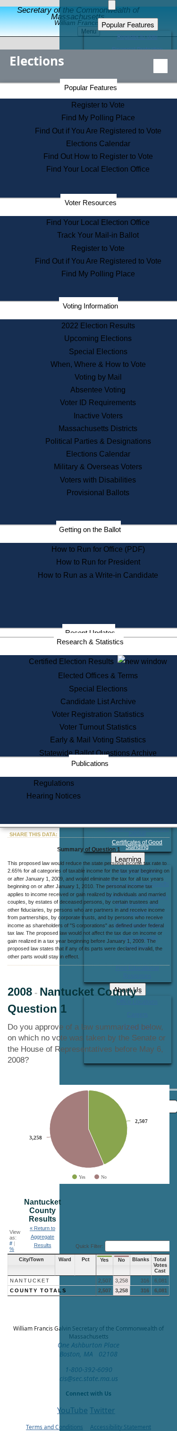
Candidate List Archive (98, 702)
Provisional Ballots (98, 493)
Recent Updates (90, 633)
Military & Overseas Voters (98, 467)
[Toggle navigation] (160, 66)
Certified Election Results (73, 661)
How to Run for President (98, 562)
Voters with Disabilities (98, 480)
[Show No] (100, 1177)
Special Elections (98, 352)
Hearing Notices (53, 796)
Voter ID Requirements (98, 403)
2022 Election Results (98, 326)
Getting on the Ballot (90, 529)
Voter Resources (91, 203)
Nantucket (30, 1280)
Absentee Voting (98, 390)
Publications (90, 763)
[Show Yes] (78, 1177)
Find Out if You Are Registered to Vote (98, 131)
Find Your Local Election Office (98, 169)
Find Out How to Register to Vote (98, 156)
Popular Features (90, 87)
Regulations (54, 783)
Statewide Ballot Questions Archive (98, 753)
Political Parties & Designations (98, 441)
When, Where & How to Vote (98, 364)
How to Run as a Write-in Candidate (98, 575)
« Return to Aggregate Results (42, 1236)
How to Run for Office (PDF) (98, 549)
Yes (104, 1260)
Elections (36, 60)
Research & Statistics (90, 642)
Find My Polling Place (98, 118)
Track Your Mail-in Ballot (98, 235)
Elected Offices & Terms (98, 676)
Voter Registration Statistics (98, 714)
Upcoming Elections (98, 338)
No (121, 1260)
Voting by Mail (98, 377)
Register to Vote (98, 105)
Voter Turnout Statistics (97, 727)
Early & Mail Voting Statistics (98, 740)
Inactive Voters (98, 416)
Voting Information (90, 306)
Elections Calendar (98, 144)
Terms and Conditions (54, 1427)
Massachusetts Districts (98, 428)
